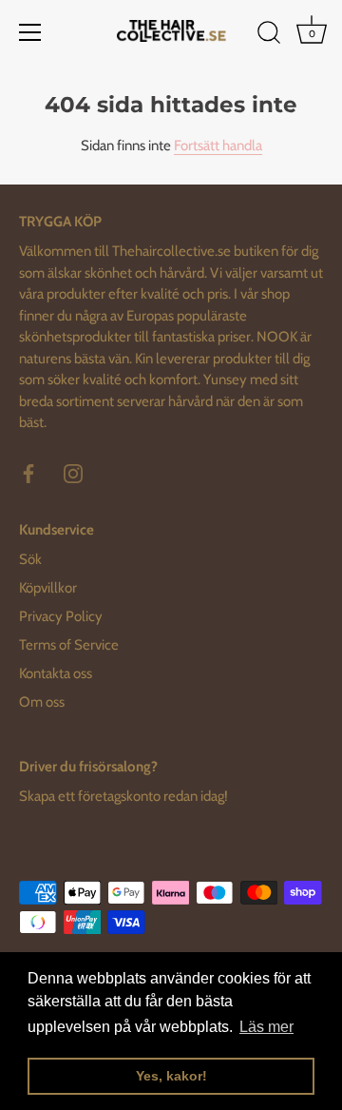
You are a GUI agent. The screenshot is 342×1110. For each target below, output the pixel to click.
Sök (30, 559)
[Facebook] (28, 472)
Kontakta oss (55, 673)
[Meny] (30, 32)
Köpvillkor (48, 587)
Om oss (42, 702)
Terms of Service (69, 644)
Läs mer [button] (266, 1027)
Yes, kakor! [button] (171, 1075)
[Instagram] (73, 472)
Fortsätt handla (218, 145)
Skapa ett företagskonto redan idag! (123, 796)
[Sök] (269, 35)
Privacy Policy (61, 616)
